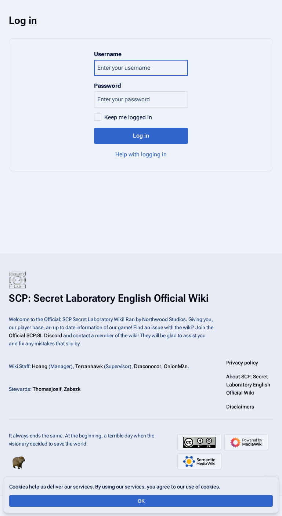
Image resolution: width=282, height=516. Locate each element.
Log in (141, 135)
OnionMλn (176, 366)
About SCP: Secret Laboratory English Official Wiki (248, 385)
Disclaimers (240, 407)
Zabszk (72, 389)
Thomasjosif (47, 389)
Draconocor (147, 366)
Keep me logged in (128, 117)
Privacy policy (242, 363)
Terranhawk (89, 366)
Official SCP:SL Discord (35, 335)
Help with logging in (141, 154)
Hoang (39, 366)
